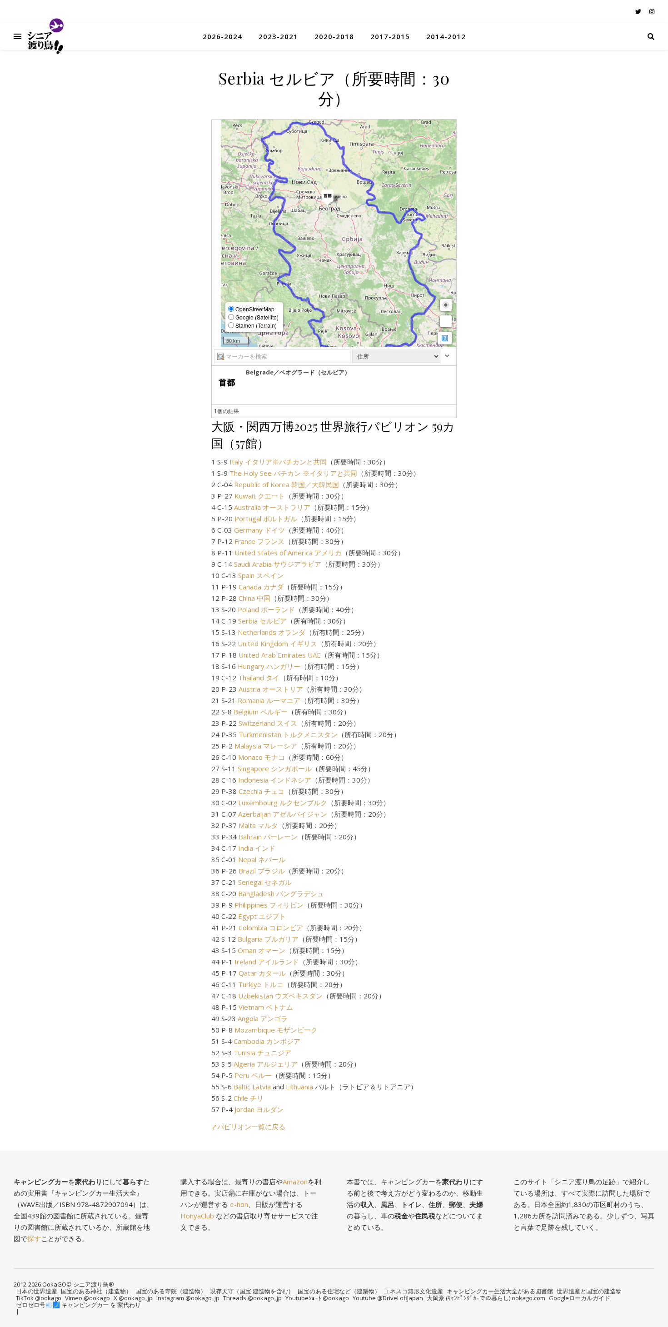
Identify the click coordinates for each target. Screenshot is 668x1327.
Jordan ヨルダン (259, 1109)
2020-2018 (334, 36)
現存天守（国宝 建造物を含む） (252, 1291)
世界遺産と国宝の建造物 (589, 1291)
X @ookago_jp (133, 1298)
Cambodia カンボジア (267, 1041)
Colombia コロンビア (271, 927)
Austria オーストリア (271, 688)
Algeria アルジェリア (266, 1063)
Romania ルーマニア (269, 700)
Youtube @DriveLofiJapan (388, 1298)
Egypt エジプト (262, 916)
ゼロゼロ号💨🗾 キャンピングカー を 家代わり (78, 1305)
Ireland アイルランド (266, 961)
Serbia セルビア (262, 620)
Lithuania (299, 1086)
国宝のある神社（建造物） (96, 1291)
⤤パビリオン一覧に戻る (248, 1126)
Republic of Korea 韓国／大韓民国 (286, 484)
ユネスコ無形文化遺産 (413, 1291)
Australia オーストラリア (272, 507)
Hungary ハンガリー (269, 666)
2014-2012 (446, 36)
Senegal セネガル (265, 882)
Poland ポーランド (266, 609)
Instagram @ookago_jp (187, 1298)
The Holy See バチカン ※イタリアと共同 (293, 473)
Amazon (295, 1181)
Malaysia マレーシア (265, 745)
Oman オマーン (261, 950)
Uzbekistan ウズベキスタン (280, 995)
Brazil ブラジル (262, 870)
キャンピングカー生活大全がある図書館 (500, 1291)
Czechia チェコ (261, 791)
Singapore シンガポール (275, 768)
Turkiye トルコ (261, 984)
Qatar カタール (262, 973)
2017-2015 (390, 36)
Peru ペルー (253, 1075)
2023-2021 (278, 36)
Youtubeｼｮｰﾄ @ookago (317, 1298)
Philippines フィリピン (269, 904)
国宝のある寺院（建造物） (170, 1291)
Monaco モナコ (261, 757)
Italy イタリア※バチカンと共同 (278, 461)
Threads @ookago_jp (252, 1298)
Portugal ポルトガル (265, 518)
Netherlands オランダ (271, 632)
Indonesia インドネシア (274, 779)
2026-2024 (222, 36)
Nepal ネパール (261, 859)
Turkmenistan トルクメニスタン (288, 734)
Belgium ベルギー (261, 711)
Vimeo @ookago (87, 1298)
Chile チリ (249, 1098)
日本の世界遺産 (36, 1291)
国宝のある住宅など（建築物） (339, 1291)
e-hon (239, 1204)
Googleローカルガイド (579, 1298)
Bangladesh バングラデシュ (281, 893)
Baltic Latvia (252, 1086)
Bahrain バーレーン (268, 836)
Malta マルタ (258, 825)
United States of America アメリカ (288, 552)
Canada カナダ (261, 586)
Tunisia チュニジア (262, 1052)
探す (34, 1238)
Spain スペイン (261, 575)
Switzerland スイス (268, 723)
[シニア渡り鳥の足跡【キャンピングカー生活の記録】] (45, 36)
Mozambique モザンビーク (276, 1029)
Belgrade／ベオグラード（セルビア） (298, 372)
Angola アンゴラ (263, 1018)
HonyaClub (197, 1215)
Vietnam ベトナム (266, 1007)
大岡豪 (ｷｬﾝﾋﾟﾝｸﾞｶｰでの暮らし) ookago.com (486, 1298)
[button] (446, 305)
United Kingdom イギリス (277, 643)
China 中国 (254, 598)
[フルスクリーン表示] (446, 321)
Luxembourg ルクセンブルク (282, 802)
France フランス (259, 541)
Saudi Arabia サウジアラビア (277, 564)
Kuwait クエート (259, 495)
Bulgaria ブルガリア (268, 938)
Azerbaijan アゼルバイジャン (282, 813)
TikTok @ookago (38, 1298)
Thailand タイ (258, 677)
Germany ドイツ (259, 529)
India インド (256, 848)
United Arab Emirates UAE (280, 654)
